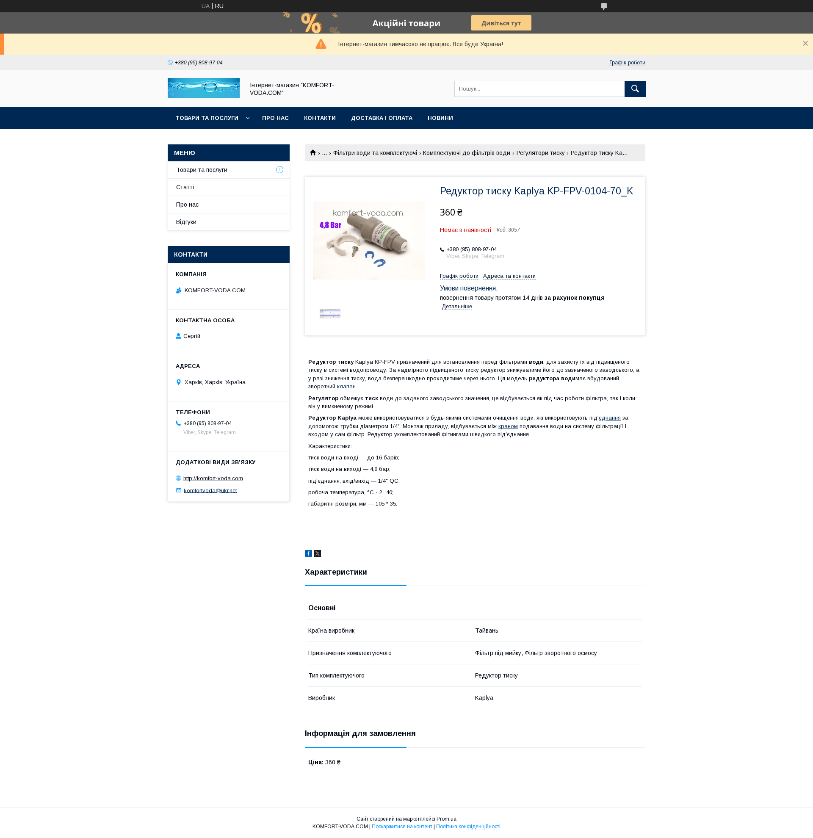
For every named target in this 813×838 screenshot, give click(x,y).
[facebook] (308, 554)
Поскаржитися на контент (402, 827)
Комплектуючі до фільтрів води (466, 152)
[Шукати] (635, 89)
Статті (185, 187)
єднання (610, 418)
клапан (346, 386)
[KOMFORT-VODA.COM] (204, 96)
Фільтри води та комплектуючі (375, 152)
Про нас (275, 118)
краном (508, 426)
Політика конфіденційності (468, 827)
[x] (317, 554)
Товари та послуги (206, 118)
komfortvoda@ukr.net (210, 490)
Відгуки (186, 221)
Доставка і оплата (381, 118)
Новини (440, 118)
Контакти (320, 118)
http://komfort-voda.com (213, 478)
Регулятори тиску (541, 152)
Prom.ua (446, 819)
